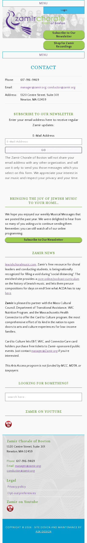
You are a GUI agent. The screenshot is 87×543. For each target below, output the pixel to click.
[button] (43, 3)
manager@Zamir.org (44, 351)
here (8, 293)
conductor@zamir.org (61, 87)
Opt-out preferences (22, 493)
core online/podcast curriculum (58, 279)
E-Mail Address (44, 135)
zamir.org (43, 23)
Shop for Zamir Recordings (64, 45)
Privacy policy (17, 486)
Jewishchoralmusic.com (20, 264)
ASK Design (44, 531)
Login (64, 10)
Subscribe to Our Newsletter (63, 34)
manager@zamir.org (33, 87)
